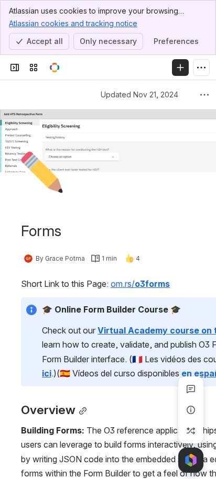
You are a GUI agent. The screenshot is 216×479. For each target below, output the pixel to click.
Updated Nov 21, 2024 (139, 94)
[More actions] (204, 94)
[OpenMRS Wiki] (54, 67)
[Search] (75, 67)
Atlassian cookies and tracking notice (73, 23)
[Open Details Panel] (190, 410)
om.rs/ (140, 284)
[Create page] (190, 430)
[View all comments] (190, 389)
